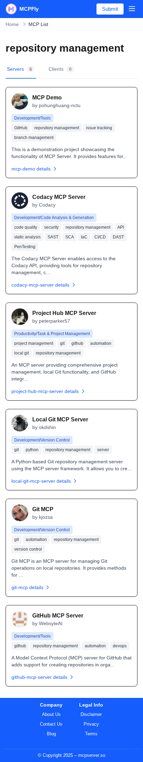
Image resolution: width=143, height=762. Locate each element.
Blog (51, 733)
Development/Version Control (42, 440)
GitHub (20, 127)
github (77, 343)
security (51, 227)
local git (21, 353)
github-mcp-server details (39, 677)
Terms (91, 733)
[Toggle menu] (131, 8)
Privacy (91, 724)
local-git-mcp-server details (41, 481)
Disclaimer (91, 714)
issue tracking (99, 127)
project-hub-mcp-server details (45, 391)
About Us (51, 714)
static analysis (27, 237)
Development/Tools (32, 118)
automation (100, 343)
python (32, 449)
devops (120, 645)
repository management (56, 127)
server (103, 449)
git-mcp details (27, 587)
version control (28, 549)
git (62, 343)
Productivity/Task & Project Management (52, 333)
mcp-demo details (31, 169)
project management (33, 343)
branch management (33, 137)
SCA (69, 237)
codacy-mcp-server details (40, 285)
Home (12, 24)
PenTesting (24, 246)
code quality (25, 227)
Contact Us (51, 724)
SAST (53, 237)
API (120, 227)
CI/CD (100, 237)
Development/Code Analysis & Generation (54, 217)
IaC (84, 237)
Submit (110, 9)
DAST (118, 237)
